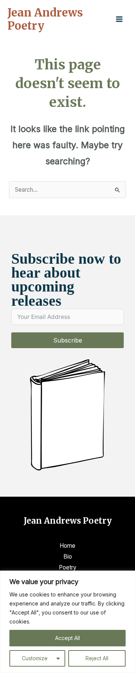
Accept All (67, 638)
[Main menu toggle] (119, 19)
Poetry (67, 567)
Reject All (97, 658)
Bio (67, 556)
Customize (35, 658)
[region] (67, 622)
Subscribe (67, 340)
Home (67, 545)
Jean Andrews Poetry (45, 19)
